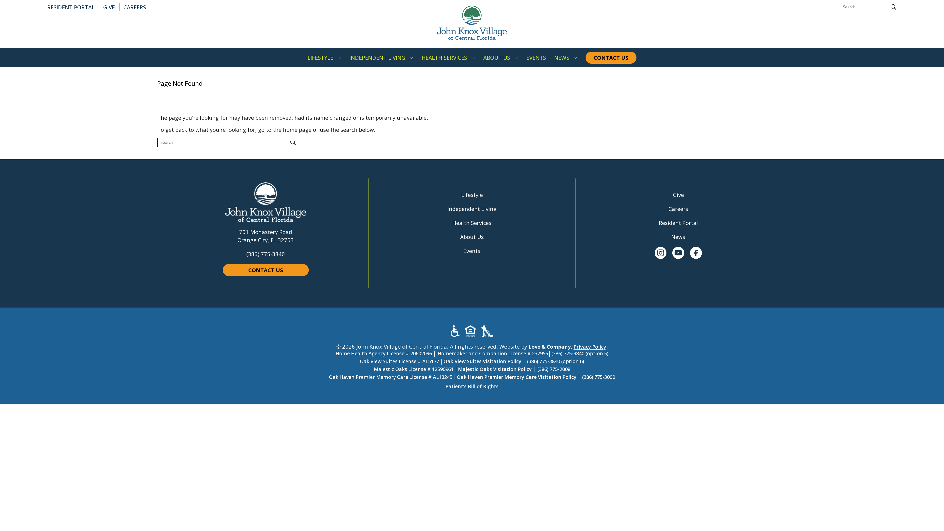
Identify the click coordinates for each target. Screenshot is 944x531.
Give (678, 194)
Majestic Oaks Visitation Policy (495, 369)
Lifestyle (472, 194)
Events (471, 250)
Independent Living (472, 208)
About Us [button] (496, 57)
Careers (678, 208)
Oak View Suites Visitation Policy (482, 361)
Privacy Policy (590, 346)
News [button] (561, 57)
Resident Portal (678, 222)
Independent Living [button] (377, 57)
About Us (472, 236)
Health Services (471, 222)
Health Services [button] (444, 57)
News (678, 236)
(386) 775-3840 (265, 254)
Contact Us (265, 270)
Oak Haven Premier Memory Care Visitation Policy (516, 377)
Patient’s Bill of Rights (472, 386)
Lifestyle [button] (320, 57)
